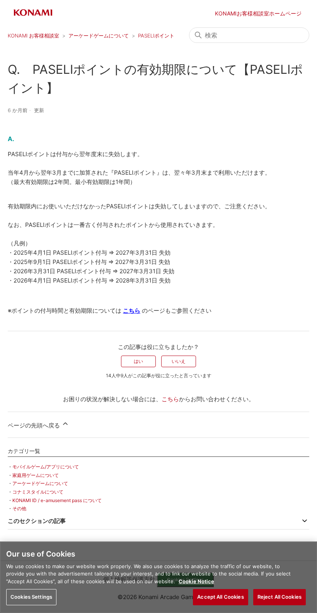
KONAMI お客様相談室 (33, 35)
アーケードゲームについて (98, 35)
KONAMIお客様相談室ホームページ (258, 13)
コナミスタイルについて (37, 492)
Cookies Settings (31, 597)
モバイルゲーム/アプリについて (45, 467)
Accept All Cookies (220, 597)
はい (138, 361)
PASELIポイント (156, 35)
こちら (170, 399)
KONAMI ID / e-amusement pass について (57, 500)
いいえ (179, 361)
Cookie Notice (196, 581)
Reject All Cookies (279, 597)
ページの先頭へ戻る (34, 425)
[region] (158, 577)
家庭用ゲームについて (35, 475)
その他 (19, 508)
